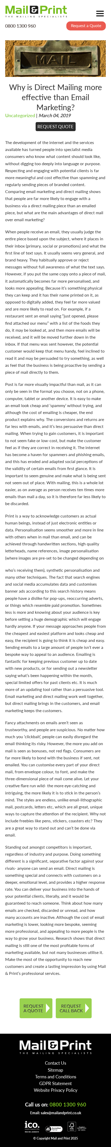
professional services (40, 973)
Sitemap (55, 1070)
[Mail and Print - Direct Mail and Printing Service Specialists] (36, 11)
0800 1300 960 (20, 25)
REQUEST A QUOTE (33, 1008)
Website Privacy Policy (55, 1090)
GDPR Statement (55, 1083)
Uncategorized (20, 115)
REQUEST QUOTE (55, 126)
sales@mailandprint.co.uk (61, 1112)
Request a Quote (86, 25)
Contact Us (55, 1063)
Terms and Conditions (55, 1076)
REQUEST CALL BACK (71, 1008)
